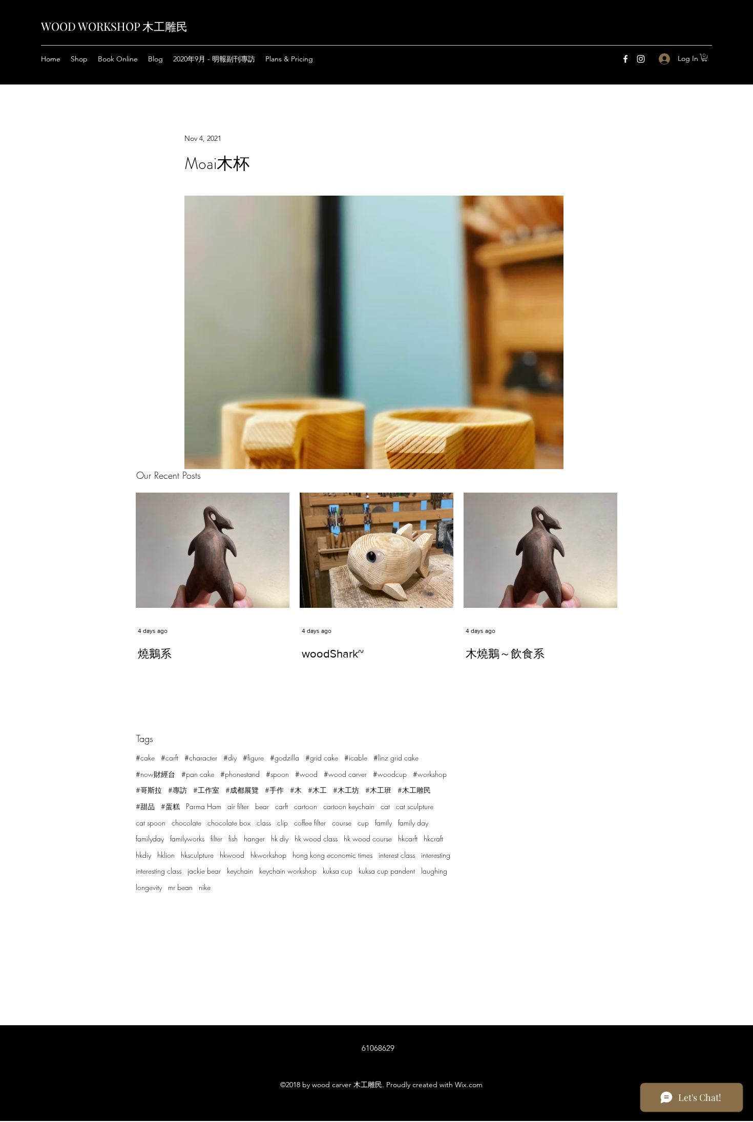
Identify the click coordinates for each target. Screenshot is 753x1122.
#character (200, 758)
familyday (150, 838)
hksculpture (197, 855)
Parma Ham (203, 806)
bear (262, 806)
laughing (434, 871)
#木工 (317, 790)
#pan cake (197, 774)
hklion (166, 855)
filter (216, 838)
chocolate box (228, 823)
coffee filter (310, 823)
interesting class (158, 871)
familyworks (187, 838)
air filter (238, 806)
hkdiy (143, 855)
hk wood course (368, 838)
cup (363, 823)
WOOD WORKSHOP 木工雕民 (114, 26)
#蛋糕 (170, 806)
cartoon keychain (348, 806)
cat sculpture (414, 806)
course (341, 823)
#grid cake (321, 758)
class (264, 823)
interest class (397, 855)
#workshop (430, 774)
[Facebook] (625, 59)
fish (233, 838)
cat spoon (150, 823)
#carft (169, 758)
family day (413, 823)
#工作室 (206, 790)
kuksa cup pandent (387, 871)
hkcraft (433, 838)
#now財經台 (155, 774)
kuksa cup (337, 871)
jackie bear (204, 871)
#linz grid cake (396, 758)
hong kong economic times (332, 855)
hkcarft (407, 838)
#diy (230, 758)
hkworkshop (268, 855)
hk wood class (316, 838)
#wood (306, 774)
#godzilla (284, 758)
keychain (240, 871)
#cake (145, 758)
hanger (254, 838)
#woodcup (390, 774)
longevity (149, 887)
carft (281, 806)
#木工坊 (346, 790)
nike (205, 887)
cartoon (305, 806)
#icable (355, 758)
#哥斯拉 (149, 790)
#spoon (277, 774)
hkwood (232, 855)
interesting (435, 855)
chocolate (186, 823)
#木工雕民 (414, 790)
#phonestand (240, 774)
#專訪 (177, 790)
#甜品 (145, 806)
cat (385, 806)
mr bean (180, 887)
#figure (253, 758)
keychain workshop (288, 871)
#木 (296, 790)
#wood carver (345, 774)
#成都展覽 (242, 790)
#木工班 (378, 790)
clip (282, 823)
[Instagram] (641, 59)
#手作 (274, 790)
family (383, 823)
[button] (704, 57)
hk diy (279, 838)
